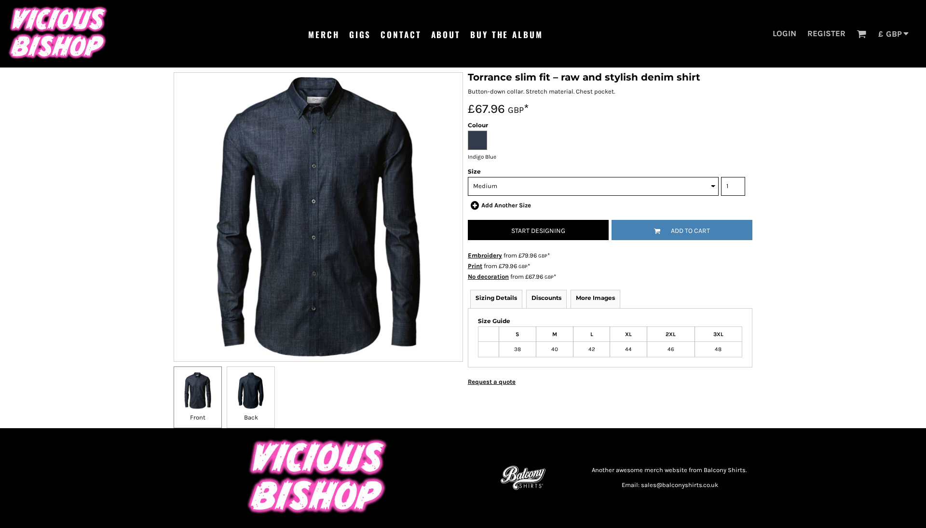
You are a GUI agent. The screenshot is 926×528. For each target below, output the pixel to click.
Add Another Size (506, 205)
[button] (861, 34)
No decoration (488, 276)
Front (197, 417)
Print (475, 266)
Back (251, 417)
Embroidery (485, 255)
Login (784, 33)
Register (826, 33)
